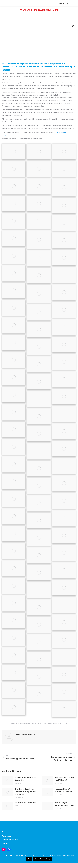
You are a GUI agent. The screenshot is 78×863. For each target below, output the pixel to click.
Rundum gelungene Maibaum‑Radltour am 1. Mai (64, 804)
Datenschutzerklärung (42, 859)
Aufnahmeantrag (7, 836)
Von (49, 723)
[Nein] (75, 858)
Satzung (5, 843)
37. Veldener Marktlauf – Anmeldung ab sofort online (64, 790)
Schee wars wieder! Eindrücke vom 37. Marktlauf (65, 778)
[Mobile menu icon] (73, 3)
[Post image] (7, 780)
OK (29, 859)
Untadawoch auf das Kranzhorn (25, 803)
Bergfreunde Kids (30, 723)
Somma (38, 723)
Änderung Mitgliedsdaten (10, 839)
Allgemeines (21, 723)
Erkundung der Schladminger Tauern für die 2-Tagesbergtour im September (25, 791)
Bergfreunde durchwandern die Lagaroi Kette (25, 778)
